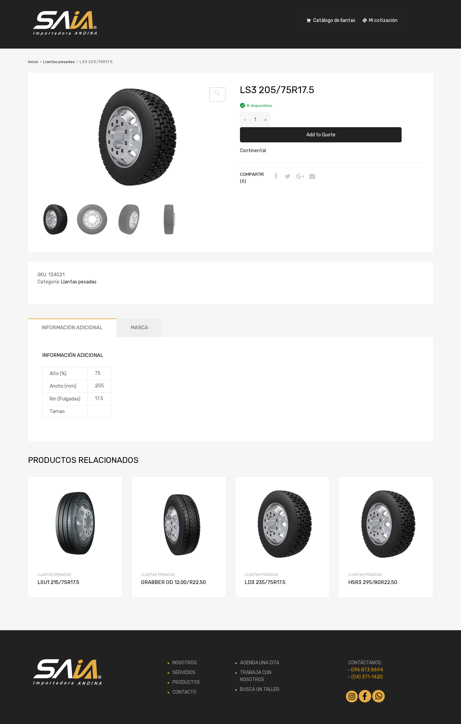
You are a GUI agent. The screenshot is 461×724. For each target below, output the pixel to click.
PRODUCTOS (186, 682)
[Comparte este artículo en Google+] (299, 177)
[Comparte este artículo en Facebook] (274, 177)
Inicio (33, 61)
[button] (217, 94)
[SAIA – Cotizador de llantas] (65, 34)
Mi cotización (383, 20)
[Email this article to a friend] (311, 177)
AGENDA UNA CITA (259, 663)
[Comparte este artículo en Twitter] (286, 177)
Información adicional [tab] (72, 328)
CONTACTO (184, 692)
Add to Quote (320, 135)
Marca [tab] (139, 328)
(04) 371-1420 (367, 677)
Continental (253, 151)
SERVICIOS (183, 672)
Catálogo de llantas (334, 20)
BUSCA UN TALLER (259, 689)
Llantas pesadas (59, 61)
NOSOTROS (184, 663)
